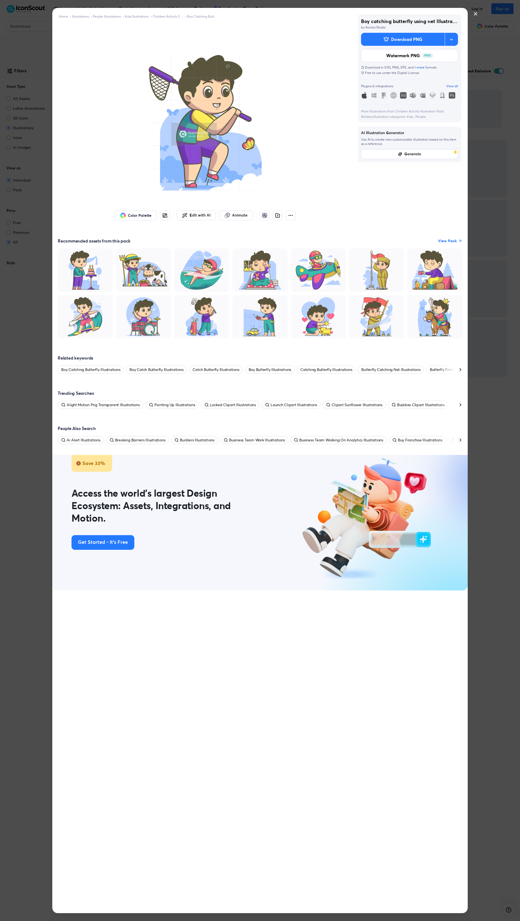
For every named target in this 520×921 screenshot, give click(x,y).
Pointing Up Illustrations (174, 404)
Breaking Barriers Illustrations (140, 440)
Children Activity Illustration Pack (168, 16)
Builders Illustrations (197, 440)
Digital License (408, 73)
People (420, 117)
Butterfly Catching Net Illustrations (390, 369)
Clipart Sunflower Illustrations (357, 404)
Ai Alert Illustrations (83, 440)
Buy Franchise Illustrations (420, 440)
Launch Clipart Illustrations (294, 404)
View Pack (447, 240)
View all (452, 86)
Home (63, 16)
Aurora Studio (375, 27)
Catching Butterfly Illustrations (326, 369)
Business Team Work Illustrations (257, 440)
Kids (410, 117)
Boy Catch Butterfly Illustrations (156, 369)
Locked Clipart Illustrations (233, 404)
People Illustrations (107, 16)
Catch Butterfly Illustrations (216, 369)
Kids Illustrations (137, 16)
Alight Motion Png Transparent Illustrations (103, 404)
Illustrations (80, 16)
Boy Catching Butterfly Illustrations (202, 16)
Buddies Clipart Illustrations (421, 404)
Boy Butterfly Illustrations (270, 369)
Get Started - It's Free (103, 542)
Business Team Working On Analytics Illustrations (341, 440)
